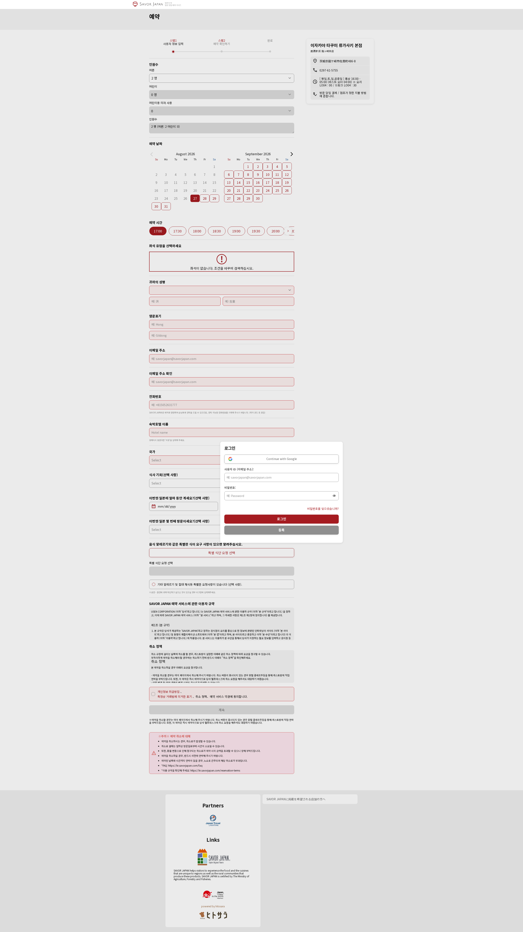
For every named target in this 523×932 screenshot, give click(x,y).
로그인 (281, 519)
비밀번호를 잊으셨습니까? (323, 509)
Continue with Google (281, 459)
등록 (281, 530)
